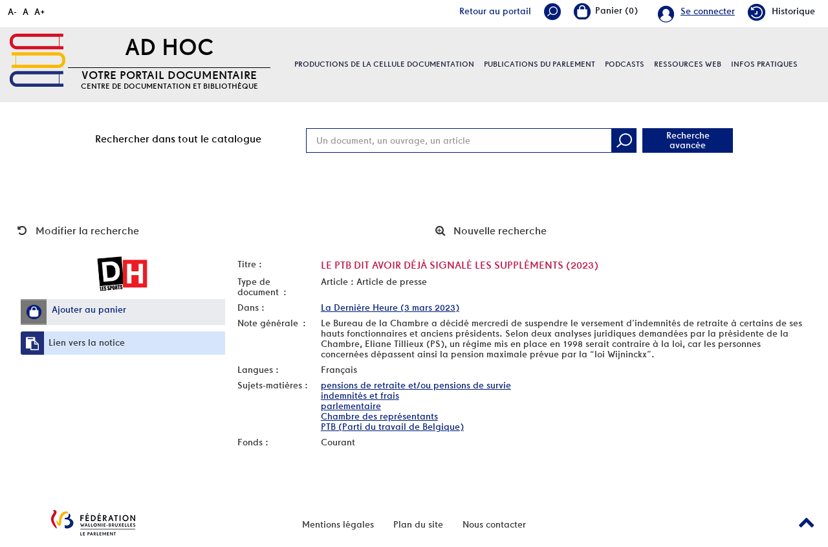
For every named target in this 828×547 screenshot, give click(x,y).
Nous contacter (494, 524)
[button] (34, 312)
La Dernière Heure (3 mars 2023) (390, 307)
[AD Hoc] (37, 60)
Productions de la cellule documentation (384, 64)
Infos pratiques (764, 64)
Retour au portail (495, 11)
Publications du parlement (539, 64)
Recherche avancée (688, 140)
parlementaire (351, 406)
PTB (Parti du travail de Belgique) (392, 426)
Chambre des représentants (379, 416)
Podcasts (624, 64)
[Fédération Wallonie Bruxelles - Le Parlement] (93, 523)
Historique (793, 11)
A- (12, 11)
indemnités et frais (360, 395)
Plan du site (418, 524)
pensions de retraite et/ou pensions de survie (416, 385)
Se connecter (708, 11)
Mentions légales (338, 524)
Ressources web (687, 64)
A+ (39, 11)
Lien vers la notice (87, 342)
